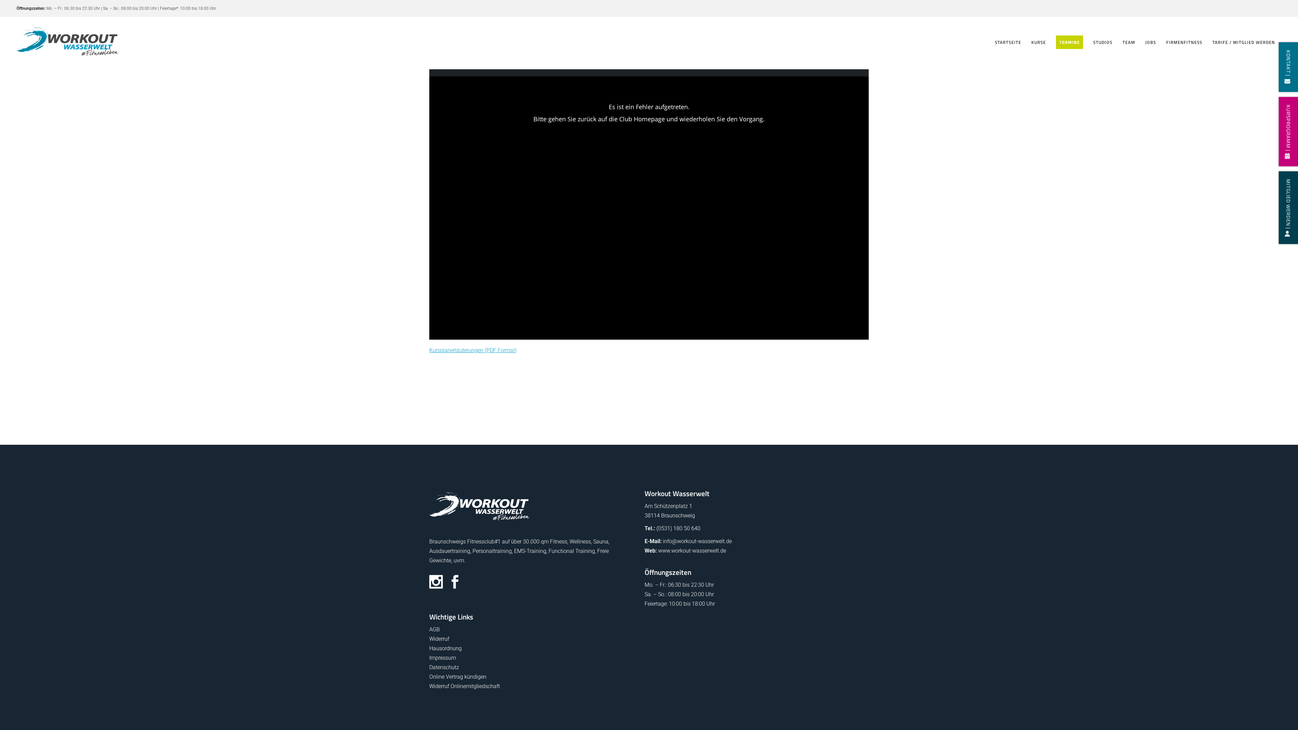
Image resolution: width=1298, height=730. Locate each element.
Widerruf (439, 639)
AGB (434, 629)
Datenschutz (444, 667)
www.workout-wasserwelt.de (692, 551)
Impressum (442, 658)
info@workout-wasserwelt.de (697, 541)
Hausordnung (445, 648)
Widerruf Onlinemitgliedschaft (464, 686)
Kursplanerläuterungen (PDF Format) (472, 350)
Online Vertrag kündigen (457, 677)
